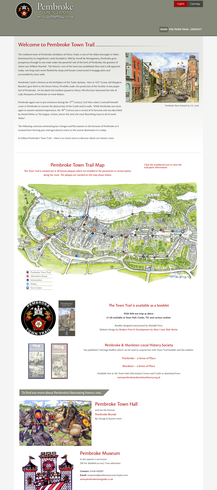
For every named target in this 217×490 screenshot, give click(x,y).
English (180, 3)
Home (163, 29)
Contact (196, 29)
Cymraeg (195, 3)
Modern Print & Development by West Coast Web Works (148, 329)
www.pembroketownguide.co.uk (96, 479)
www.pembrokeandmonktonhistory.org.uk (138, 377)
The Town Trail (179, 29)
